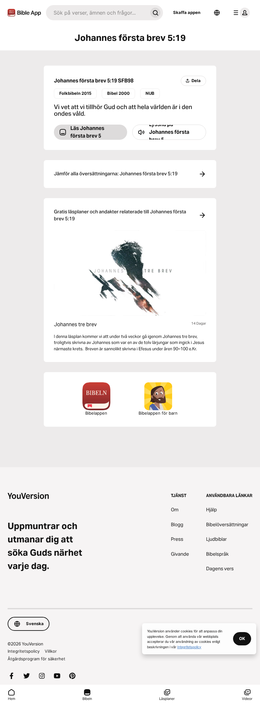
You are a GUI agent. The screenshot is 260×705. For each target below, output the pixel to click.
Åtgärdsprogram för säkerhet (36, 658)
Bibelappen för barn (158, 413)
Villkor (51, 651)
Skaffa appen (186, 12)
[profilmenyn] (240, 12)
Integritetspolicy (24, 651)
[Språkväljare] (217, 12)
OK (242, 638)
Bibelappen (96, 413)
